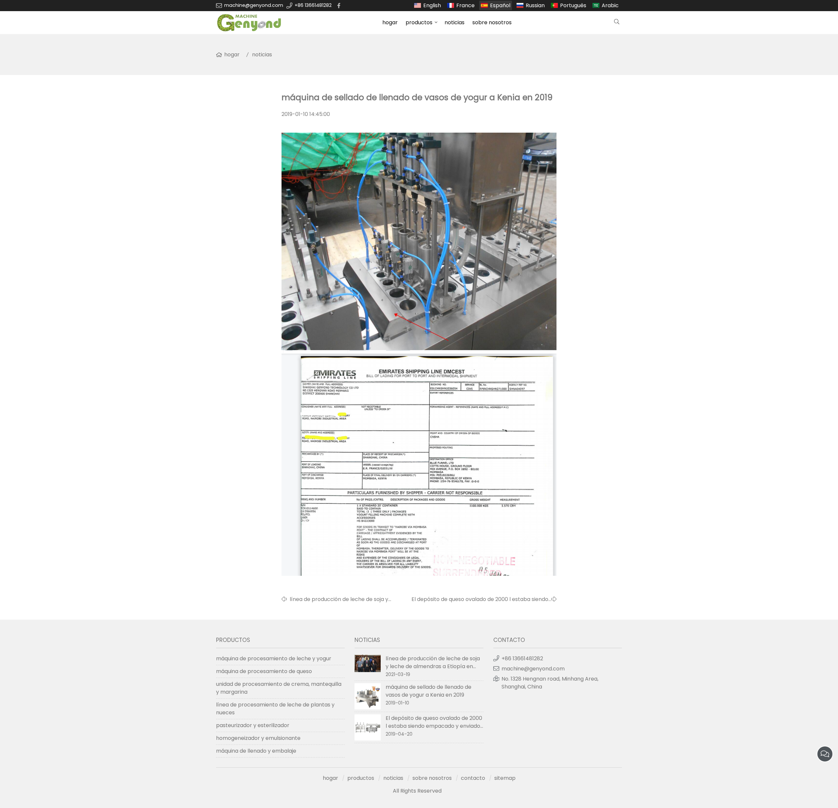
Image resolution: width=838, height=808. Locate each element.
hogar (390, 22)
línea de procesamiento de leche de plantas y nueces (275, 708)
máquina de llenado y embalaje (256, 751)
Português (573, 5)
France (465, 5)
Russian (535, 5)
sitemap (505, 778)
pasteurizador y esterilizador (252, 725)
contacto (473, 778)
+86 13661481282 (313, 5)
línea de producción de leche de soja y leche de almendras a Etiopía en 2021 (339, 599)
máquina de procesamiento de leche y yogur (273, 658)
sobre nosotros (492, 22)
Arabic (610, 5)
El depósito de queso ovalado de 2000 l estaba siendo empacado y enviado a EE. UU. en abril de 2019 (479, 599)
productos (419, 22)
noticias (455, 22)
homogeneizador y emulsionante (258, 738)
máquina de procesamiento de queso (264, 671)
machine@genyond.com (253, 5)
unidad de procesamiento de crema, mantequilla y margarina (278, 688)
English (432, 5)
